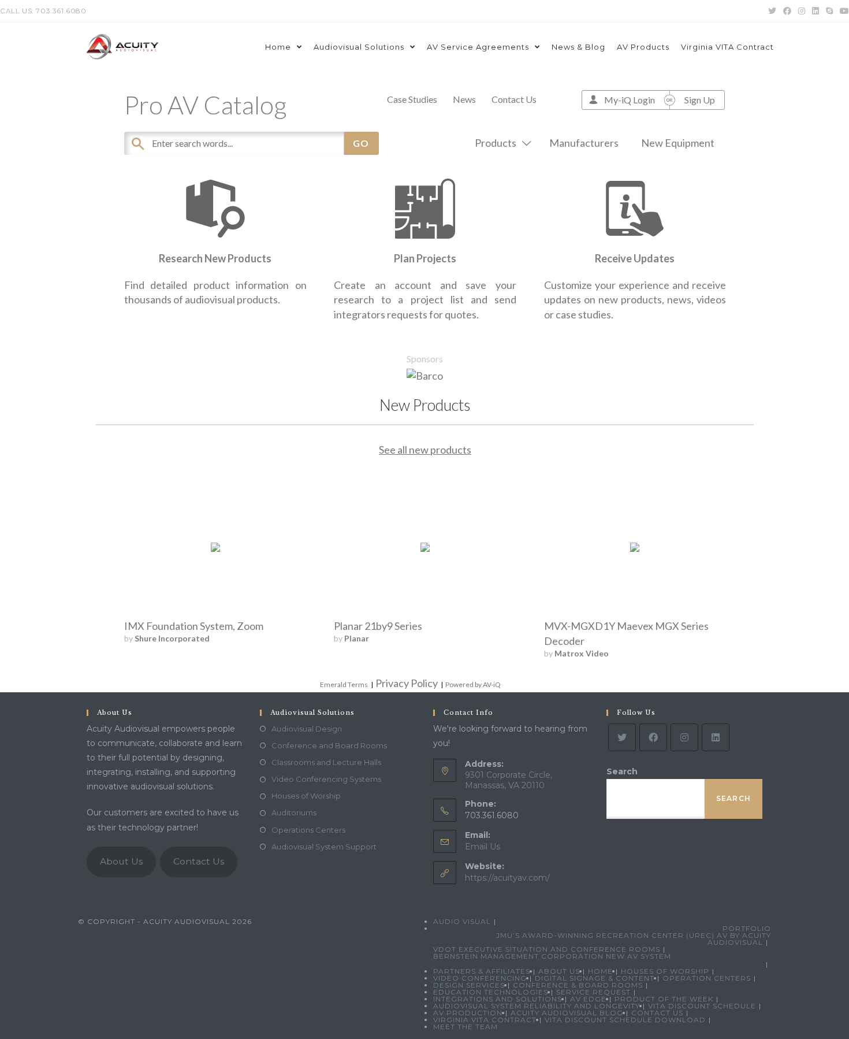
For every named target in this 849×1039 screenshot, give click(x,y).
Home (600, 971)
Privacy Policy (406, 683)
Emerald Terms (344, 684)
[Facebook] (653, 737)
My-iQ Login (629, 99)
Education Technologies (490, 992)
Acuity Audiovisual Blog (567, 1012)
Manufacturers (584, 142)
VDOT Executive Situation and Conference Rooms (546, 949)
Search (622, 771)
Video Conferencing (480, 978)
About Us (121, 861)
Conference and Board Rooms (329, 745)
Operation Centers (706, 978)
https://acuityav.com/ (507, 878)
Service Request (593, 992)
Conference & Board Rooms (578, 985)
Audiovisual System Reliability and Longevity (536, 1005)
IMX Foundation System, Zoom (193, 625)
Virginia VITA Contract (485, 1019)
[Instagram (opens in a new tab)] (802, 11)
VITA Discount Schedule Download (625, 1019)
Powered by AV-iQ (473, 684)
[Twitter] (622, 737)
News (464, 99)
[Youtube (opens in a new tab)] (842, 11)
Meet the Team (465, 1026)
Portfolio (747, 928)
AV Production (467, 1012)
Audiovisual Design (306, 728)
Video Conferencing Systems (326, 779)
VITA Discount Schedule (702, 1005)
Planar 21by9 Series (378, 625)
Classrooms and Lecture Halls (326, 762)
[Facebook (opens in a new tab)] (787, 11)
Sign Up (699, 99)
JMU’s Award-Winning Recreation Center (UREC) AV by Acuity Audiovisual (633, 939)
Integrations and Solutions (497, 999)
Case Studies (412, 99)
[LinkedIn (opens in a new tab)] (815, 11)
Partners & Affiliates (481, 971)
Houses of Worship (306, 795)
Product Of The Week (664, 999)
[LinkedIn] (715, 737)
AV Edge (588, 999)
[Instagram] (684, 737)
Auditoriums (293, 812)
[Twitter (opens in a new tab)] (772, 11)
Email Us (482, 846)
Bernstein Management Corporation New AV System (552, 956)
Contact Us (514, 99)
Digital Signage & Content (594, 978)
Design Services (469, 985)
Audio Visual (462, 921)
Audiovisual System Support (324, 846)
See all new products (425, 449)
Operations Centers (308, 829)
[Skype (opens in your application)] (829, 11)
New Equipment (677, 142)
